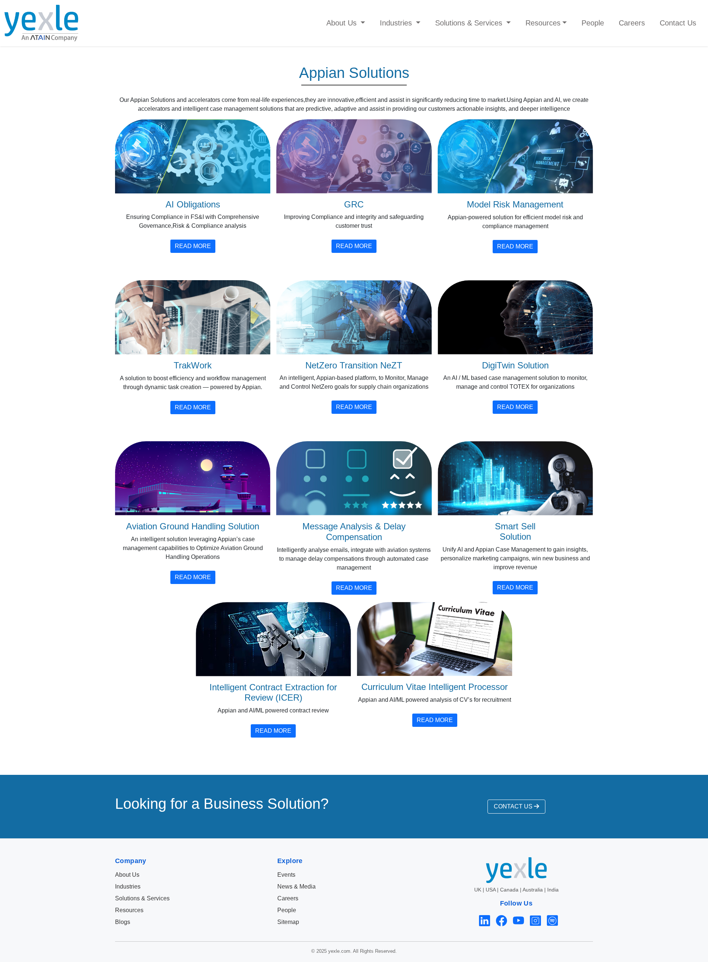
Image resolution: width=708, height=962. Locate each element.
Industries (127, 886)
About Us (127, 875)
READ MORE (193, 246)
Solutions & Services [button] (469, 23)
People (593, 23)
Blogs (122, 922)
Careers (632, 23)
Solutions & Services (142, 898)
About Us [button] (342, 23)
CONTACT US (514, 806)
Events (286, 875)
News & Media (296, 886)
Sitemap (288, 922)
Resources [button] (542, 23)
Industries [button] (397, 23)
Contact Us (678, 23)
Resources (129, 910)
